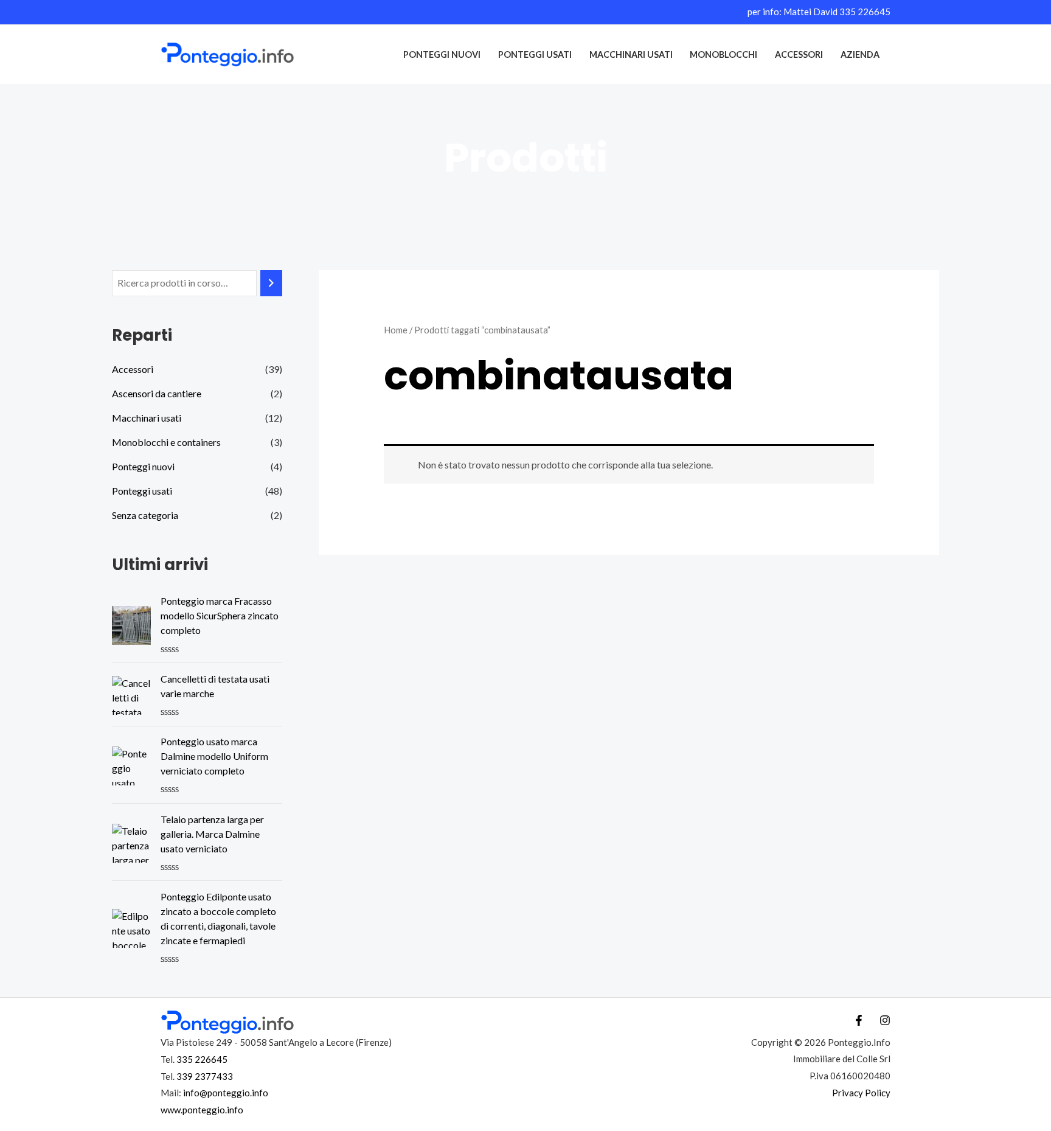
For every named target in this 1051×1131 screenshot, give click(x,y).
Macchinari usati (631, 54)
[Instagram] (884, 1020)
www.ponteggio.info (202, 1109)
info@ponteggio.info (225, 1092)
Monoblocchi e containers (166, 442)
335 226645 (864, 11)
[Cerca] (271, 283)
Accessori (799, 54)
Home (396, 329)
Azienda (860, 54)
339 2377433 (204, 1076)
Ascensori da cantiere (156, 393)
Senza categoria (145, 515)
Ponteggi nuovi (441, 54)
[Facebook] (858, 1020)
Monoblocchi (723, 54)
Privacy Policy (861, 1092)
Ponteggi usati (535, 54)
